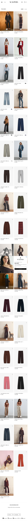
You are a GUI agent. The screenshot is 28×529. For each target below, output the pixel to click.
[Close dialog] (26, 256)
